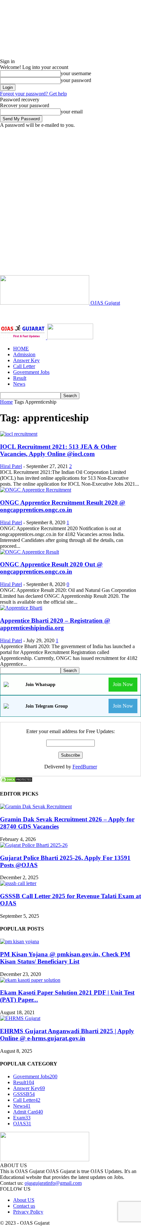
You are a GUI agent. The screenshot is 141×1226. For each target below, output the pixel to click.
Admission (24, 354)
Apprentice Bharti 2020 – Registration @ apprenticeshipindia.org (55, 624)
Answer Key (26, 360)
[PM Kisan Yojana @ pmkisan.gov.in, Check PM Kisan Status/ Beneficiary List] (19, 941)
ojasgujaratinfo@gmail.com (53, 1183)
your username (76, 73)
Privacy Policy (28, 1212)
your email (72, 111)
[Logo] (23, 337)
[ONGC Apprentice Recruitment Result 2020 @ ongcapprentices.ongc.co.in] (35, 490)
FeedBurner (84, 766)
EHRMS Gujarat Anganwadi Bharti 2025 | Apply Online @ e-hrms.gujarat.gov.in (67, 1035)
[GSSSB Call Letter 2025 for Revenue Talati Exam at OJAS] (18, 883)
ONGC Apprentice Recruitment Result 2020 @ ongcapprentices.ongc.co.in (62, 506)
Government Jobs (31, 372)
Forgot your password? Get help (33, 93)
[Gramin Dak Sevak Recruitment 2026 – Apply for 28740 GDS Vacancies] (36, 806)
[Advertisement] (70, 201)
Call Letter (24, 366)
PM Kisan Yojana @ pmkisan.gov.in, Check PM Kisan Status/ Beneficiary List (65, 958)
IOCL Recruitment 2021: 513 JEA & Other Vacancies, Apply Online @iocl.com (58, 450)
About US (23, 1200)
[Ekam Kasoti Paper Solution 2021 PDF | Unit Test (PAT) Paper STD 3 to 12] (30, 980)
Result (19, 378)
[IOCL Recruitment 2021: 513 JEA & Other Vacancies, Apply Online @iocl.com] (18, 434)
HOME (21, 348)
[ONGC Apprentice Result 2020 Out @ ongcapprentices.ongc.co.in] (29, 552)
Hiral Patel (11, 466)
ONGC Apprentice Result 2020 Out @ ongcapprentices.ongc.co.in (51, 568)
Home (6, 402)
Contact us (24, 1206)
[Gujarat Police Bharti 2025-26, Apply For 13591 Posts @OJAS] (34, 845)
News (19, 384)
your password (76, 80)
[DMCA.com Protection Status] (16, 781)
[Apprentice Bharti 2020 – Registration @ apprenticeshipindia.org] (21, 608)
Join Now (123, 684)
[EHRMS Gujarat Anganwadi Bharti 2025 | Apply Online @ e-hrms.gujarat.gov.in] (20, 1018)
